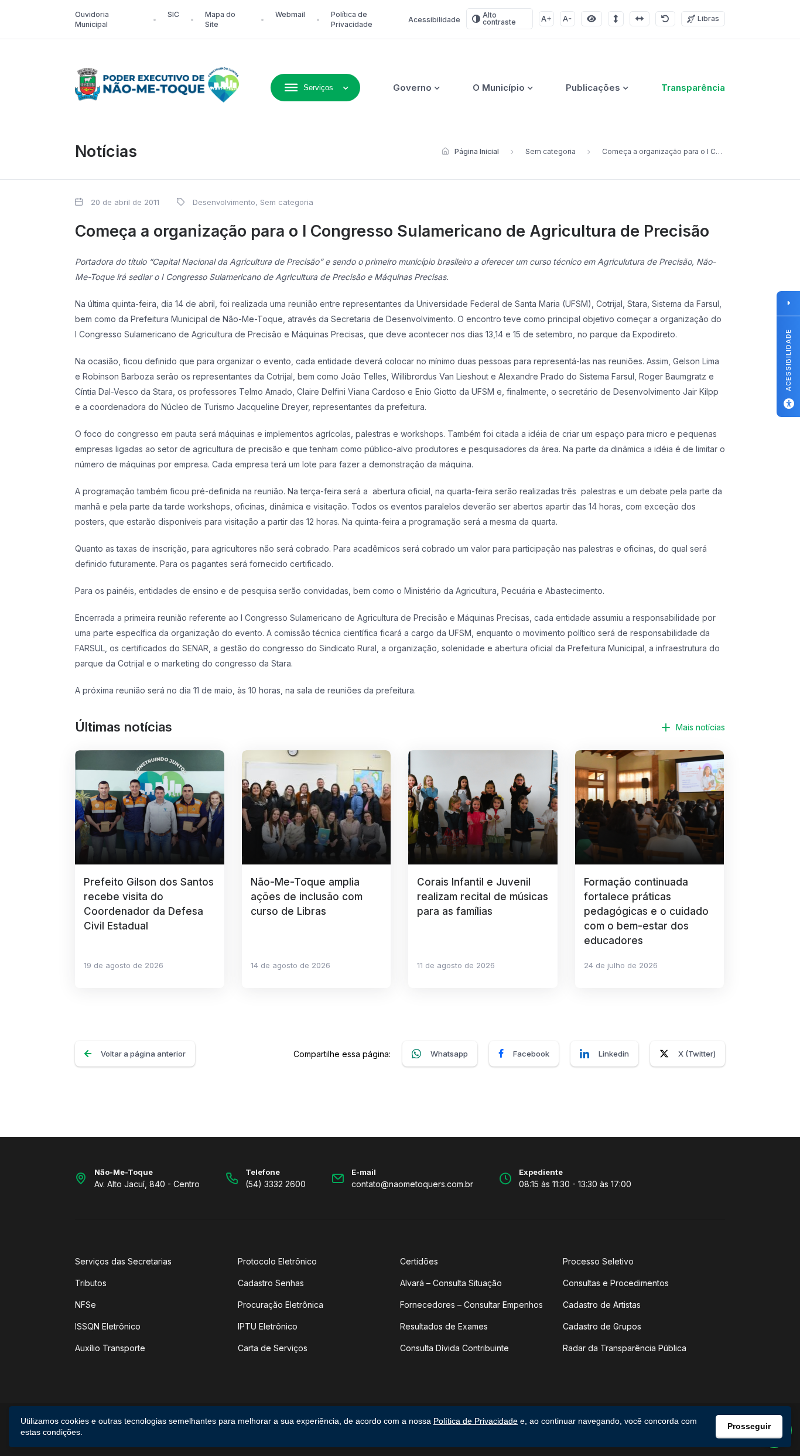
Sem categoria (550, 151)
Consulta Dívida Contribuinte (454, 1348)
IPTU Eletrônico (268, 1326)
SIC (173, 14)
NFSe (85, 1305)
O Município (499, 87)
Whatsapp (449, 1053)
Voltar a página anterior (143, 1053)
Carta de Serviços (272, 1348)
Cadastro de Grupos (602, 1326)
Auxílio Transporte (110, 1348)
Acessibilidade (434, 19)
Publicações (593, 87)
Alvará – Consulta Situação (451, 1283)
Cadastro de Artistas (602, 1305)
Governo (412, 87)
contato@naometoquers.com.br (412, 1184)
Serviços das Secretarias (123, 1261)
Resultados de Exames (444, 1326)
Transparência (693, 87)
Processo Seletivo (598, 1261)
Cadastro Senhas (271, 1283)
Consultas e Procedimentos (616, 1283)
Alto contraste (499, 18)
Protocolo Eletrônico (277, 1261)
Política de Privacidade (475, 1421)
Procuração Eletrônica (280, 1305)
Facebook (531, 1053)
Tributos (91, 1283)
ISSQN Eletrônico (108, 1326)
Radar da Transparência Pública (624, 1348)
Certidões (419, 1261)
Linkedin (614, 1053)
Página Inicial (476, 151)
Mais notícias (700, 727)
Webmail (290, 14)
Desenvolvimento (224, 202)
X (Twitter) (697, 1053)
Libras (708, 18)
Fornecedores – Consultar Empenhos (471, 1305)
